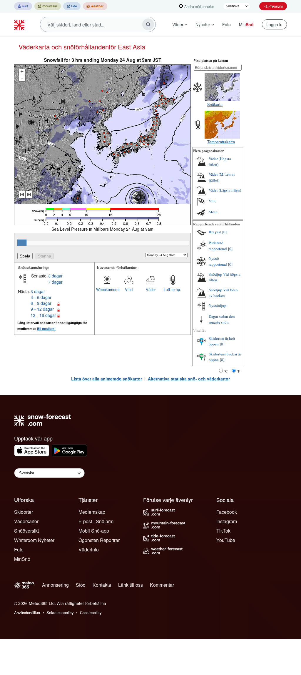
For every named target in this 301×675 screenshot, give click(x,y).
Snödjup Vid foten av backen (223, 292)
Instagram (226, 521)
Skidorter (23, 511)
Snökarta (215, 104)
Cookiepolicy (91, 612)
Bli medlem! (46, 328)
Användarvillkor (27, 612)
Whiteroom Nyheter (34, 540)
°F (238, 371)
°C (226, 371)
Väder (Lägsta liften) (225, 190)
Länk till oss (130, 584)
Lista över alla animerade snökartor (106, 379)
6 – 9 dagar (41, 303)
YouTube (225, 540)
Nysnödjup (217, 305)
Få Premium (273, 6)
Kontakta (102, 584)
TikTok (223, 530)
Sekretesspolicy (60, 612)
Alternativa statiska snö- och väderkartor (189, 379)
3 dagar (55, 276)
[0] (224, 232)
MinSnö (22, 559)
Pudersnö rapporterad (218, 245)
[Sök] (148, 24)
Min (246, 24)
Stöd (81, 584)
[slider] (21, 243)
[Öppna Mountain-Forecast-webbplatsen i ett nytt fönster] (47, 6)
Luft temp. (172, 289)
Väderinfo (88, 549)
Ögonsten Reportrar (99, 540)
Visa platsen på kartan (211, 60)
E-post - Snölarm (95, 521)
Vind (129, 289)
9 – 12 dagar (42, 309)
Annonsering (55, 584)
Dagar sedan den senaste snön (222, 319)
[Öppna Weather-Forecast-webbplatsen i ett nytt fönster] (95, 6)
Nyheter (202, 24)
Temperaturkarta (221, 141)
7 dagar (55, 282)
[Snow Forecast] (20, 24)
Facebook (226, 511)
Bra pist (215, 232)
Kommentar (162, 584)
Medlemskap (91, 511)
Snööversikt (26, 530)
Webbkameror (107, 289)
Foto (226, 24)
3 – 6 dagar (41, 297)
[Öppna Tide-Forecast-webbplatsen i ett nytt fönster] (72, 6)
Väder (177, 24)
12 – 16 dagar (43, 315)
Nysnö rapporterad (218, 261)
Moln (213, 212)
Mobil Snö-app (93, 530)
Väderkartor (26, 521)
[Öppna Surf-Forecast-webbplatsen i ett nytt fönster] (23, 6)
